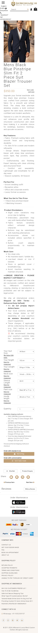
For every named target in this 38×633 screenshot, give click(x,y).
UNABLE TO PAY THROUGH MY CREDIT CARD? (17, 578)
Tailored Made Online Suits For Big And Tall (17, 598)
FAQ (3, 550)
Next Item (29, 482)
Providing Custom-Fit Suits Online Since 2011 (17, 601)
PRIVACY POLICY (7, 575)
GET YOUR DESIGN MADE (10, 547)
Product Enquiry (27, 471)
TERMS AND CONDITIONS (10, 570)
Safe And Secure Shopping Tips (13, 593)
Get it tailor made (20, 461)
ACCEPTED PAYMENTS (9, 568)
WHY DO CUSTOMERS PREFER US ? (14, 588)
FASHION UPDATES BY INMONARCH (14, 603)
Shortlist (12, 471)
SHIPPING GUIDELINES (9, 573)
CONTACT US (6, 545)
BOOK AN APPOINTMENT (10, 552)
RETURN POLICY (7, 565)
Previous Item (9, 482)
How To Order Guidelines (10, 591)
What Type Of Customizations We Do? (15, 596)
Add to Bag (20, 454)
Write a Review (30, 489)
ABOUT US (5, 555)
